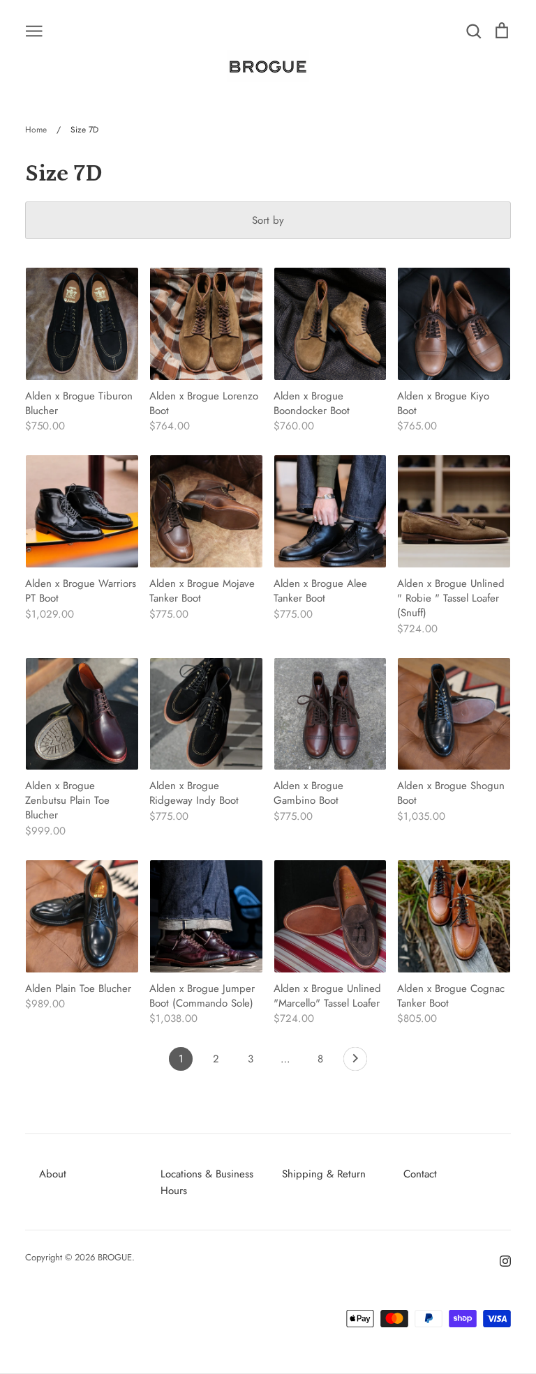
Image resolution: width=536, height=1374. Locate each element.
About (52, 1174)
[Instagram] (500, 1259)
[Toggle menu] (34, 30)
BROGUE (115, 1257)
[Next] (355, 1062)
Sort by (268, 220)
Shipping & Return (324, 1174)
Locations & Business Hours (207, 1182)
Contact (420, 1174)
